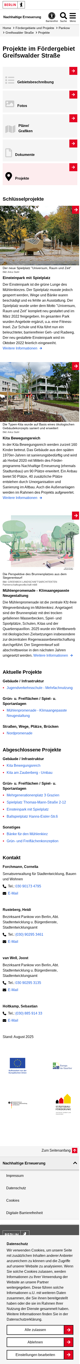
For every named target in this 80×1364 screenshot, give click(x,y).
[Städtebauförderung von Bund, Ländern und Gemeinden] (62, 1105)
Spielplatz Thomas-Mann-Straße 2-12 (36, 802)
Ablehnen (35, 1342)
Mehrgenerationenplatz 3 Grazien (33, 795)
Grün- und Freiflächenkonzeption (32, 841)
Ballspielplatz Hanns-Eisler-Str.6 (32, 816)
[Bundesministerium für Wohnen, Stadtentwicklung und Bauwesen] (17, 1105)
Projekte (22, 178)
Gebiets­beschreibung (35, 82)
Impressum (15, 1176)
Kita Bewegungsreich (23, 765)
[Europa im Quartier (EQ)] (62, 1065)
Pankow (64, 28)
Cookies (12, 1200)
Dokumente (25, 155)
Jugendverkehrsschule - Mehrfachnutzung (40, 688)
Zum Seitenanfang (56, 1150)
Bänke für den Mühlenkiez (27, 834)
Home (7, 28)
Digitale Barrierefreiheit (24, 1213)
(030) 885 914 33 (28, 1013)
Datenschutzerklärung (24, 1319)
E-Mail (13, 893)
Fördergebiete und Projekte (35, 28)
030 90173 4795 (28, 886)
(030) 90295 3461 (29, 934)
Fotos (22, 106)
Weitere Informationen (20, 348)
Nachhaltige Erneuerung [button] (24, 1163)
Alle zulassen (35, 1330)
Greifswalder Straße (20, 32)
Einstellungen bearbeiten (35, 1355)
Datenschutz (16, 1188)
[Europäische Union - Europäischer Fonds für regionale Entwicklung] (17, 1065)
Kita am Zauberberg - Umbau (29, 772)
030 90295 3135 (28, 983)
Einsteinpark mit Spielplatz (28, 809)
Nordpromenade (19, 733)
